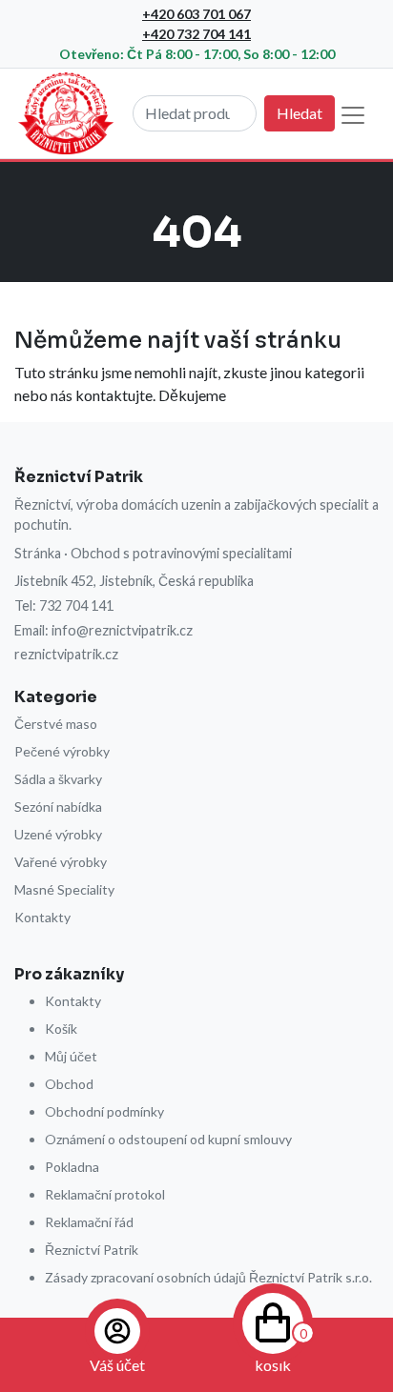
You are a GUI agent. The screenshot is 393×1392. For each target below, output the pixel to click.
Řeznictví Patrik (91, 1249)
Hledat (299, 113)
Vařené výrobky (60, 862)
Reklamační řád (89, 1222)
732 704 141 (76, 605)
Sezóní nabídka (58, 806)
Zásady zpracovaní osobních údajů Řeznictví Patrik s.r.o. (208, 1277)
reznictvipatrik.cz (66, 654)
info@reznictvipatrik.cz (122, 630)
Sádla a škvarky (58, 779)
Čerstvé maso (55, 724)
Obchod (69, 1084)
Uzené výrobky (58, 834)
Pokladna (72, 1167)
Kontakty (42, 917)
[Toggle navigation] (353, 115)
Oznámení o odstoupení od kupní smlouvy (168, 1139)
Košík (61, 1028)
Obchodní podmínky (104, 1111)
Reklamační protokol (105, 1194)
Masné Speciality (64, 889)
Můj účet (71, 1056)
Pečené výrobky (62, 751)
